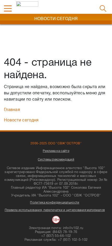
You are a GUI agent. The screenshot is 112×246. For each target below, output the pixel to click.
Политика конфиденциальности (54, 202)
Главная (12, 110)
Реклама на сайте (56, 151)
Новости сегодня (21, 120)
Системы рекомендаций (56, 159)
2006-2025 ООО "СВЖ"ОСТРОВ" (56, 143)
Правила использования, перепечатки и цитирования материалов (55, 210)
